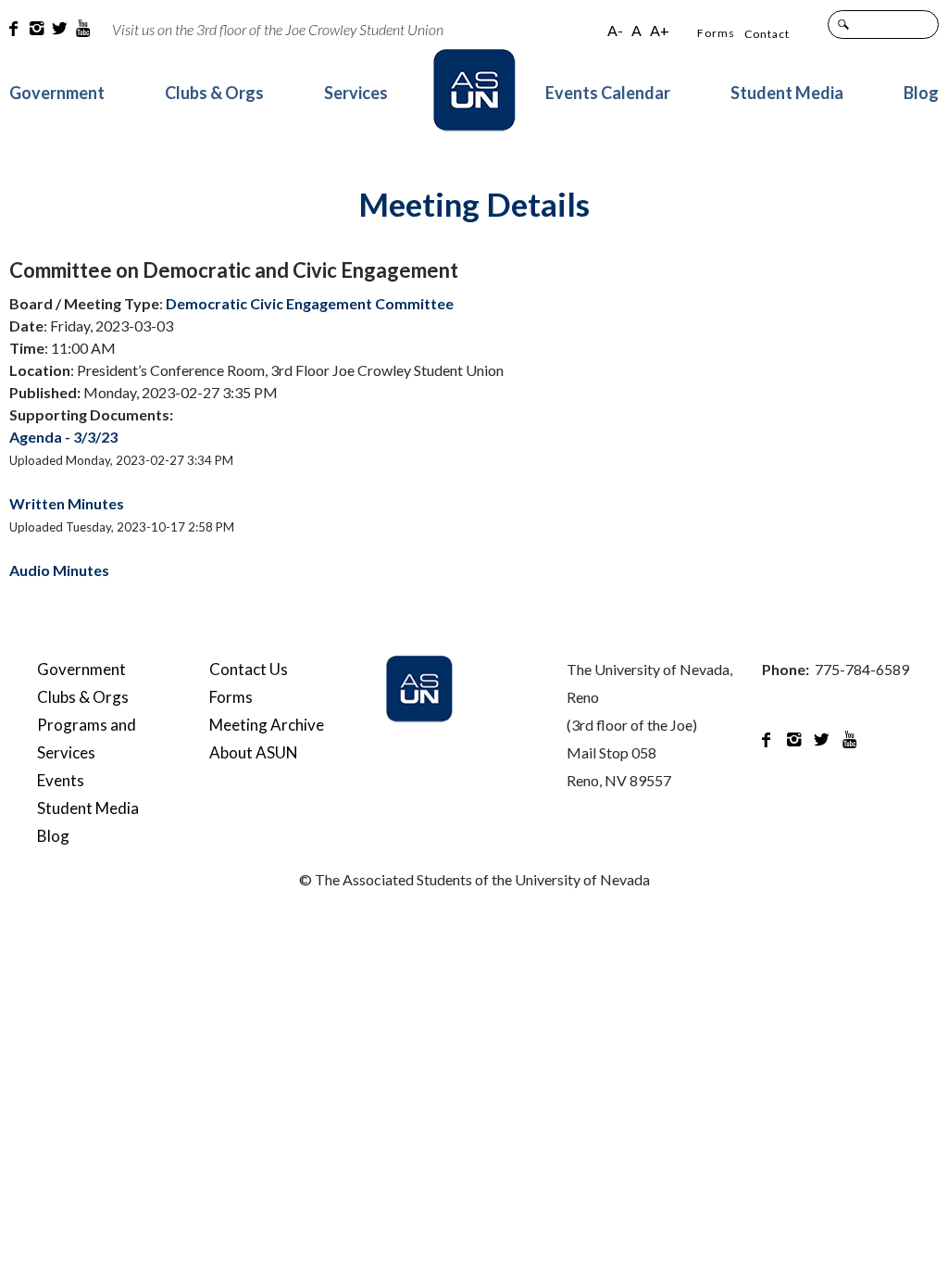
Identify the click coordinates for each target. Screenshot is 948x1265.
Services (356, 92)
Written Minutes (66, 503)
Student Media (786, 92)
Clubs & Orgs (214, 92)
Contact (767, 34)
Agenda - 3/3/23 (63, 436)
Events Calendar (607, 92)
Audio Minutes (59, 570)
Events (60, 780)
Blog (921, 92)
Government (57, 92)
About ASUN (253, 752)
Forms (716, 33)
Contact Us (248, 669)
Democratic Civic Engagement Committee (310, 303)
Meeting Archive (266, 724)
